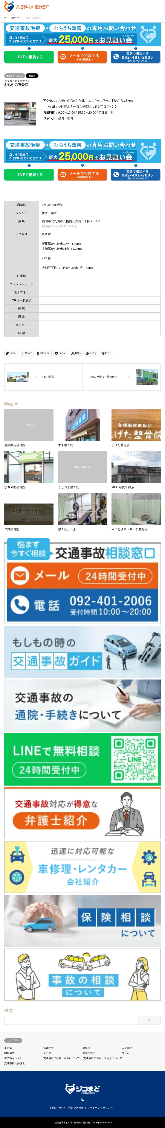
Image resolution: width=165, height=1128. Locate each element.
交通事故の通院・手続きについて (102, 1058)
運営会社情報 (76, 1107)
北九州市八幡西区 (14, 75)
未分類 (47, 1053)
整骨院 (32, 75)
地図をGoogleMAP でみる (59, 226)
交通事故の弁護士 (14, 1063)
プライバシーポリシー (100, 1107)
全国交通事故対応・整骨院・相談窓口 (73, 1122)
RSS (82, 1099)
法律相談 (48, 1047)
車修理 (86, 1047)
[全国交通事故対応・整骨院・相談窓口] (26, 6)
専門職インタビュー (16, 1058)
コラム (125, 1053)
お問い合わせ (57, 1107)
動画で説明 (88, 1053)
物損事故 (9, 1053)
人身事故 (127, 1047)
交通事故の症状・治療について (61, 1058)
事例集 (8, 1047)
